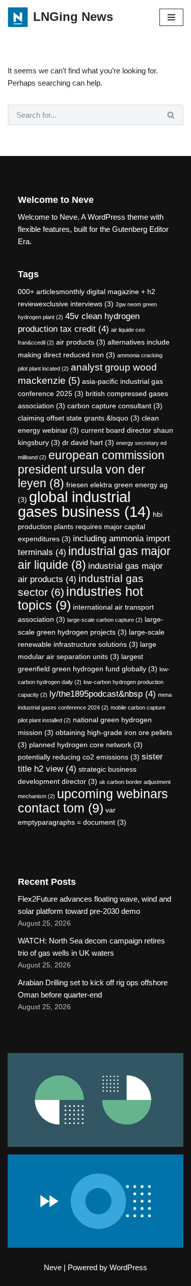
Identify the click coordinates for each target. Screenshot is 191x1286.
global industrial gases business (84, 504)
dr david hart (88, 442)
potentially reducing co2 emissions (79, 757)
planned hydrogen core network (86, 745)
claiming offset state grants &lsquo (79, 418)
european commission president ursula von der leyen (91, 469)
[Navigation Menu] (171, 17)
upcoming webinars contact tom (93, 801)
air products (80, 342)
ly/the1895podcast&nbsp (102, 694)
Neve (53, 1267)
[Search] (171, 114)
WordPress (128, 1267)
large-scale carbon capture (105, 620)
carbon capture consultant (114, 406)
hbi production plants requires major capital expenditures (90, 526)
